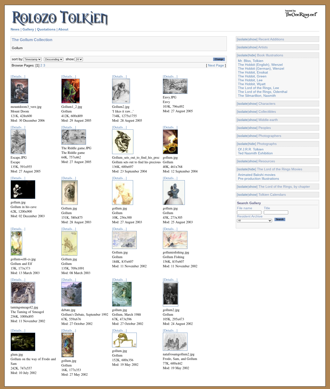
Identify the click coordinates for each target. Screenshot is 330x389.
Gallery (28, 29)
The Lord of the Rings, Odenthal (262, 92)
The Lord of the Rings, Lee (258, 88)
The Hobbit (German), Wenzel (261, 68)
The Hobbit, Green (252, 76)
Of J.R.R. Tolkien (251, 149)
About (63, 29)
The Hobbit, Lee (250, 80)
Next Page (216, 65)
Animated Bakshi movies (256, 175)
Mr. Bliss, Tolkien (250, 61)
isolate (243, 39)
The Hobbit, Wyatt (251, 84)
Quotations (46, 29)
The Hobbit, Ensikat (253, 72)
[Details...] (18, 76)
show (253, 39)
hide (252, 55)
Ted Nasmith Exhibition (255, 153)
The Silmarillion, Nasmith (257, 95)
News (15, 29)
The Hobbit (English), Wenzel (260, 65)
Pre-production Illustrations (258, 178)
